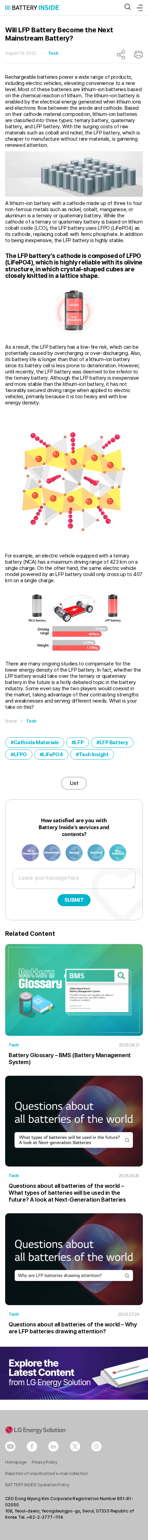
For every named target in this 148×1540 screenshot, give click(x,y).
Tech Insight (94, 754)
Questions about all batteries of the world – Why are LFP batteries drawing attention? (73, 1328)
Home (11, 721)
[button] (128, 7)
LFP (79, 742)
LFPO (20, 754)
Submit (74, 900)
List (74, 783)
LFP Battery (113, 742)
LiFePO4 (52, 754)
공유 (121, 54)
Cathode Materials (36, 742)
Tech (53, 53)
